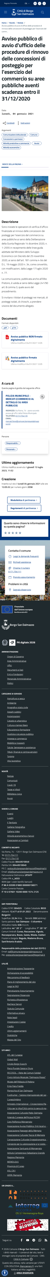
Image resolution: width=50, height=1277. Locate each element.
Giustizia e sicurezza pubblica (20, 734)
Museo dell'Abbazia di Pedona (20, 1081)
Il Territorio (12, 822)
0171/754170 (22, 415)
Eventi (10, 813)
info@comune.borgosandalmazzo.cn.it (25, 871)
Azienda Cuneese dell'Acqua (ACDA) (23, 1117)
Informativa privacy (16, 1013)
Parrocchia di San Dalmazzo (20, 1090)
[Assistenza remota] (31, 1259)
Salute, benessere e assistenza (21, 747)
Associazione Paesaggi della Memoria (24, 1130)
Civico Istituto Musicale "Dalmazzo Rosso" (26, 1077)
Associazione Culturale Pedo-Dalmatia (24, 1112)
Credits (10, 1026)
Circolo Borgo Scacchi (17, 1064)
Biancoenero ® (27, 1266)
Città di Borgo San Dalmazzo (25, 12)
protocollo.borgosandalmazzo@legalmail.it (27, 868)
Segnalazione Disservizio (18, 995)
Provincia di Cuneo (15, 1166)
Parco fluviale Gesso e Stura (20, 1068)
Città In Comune (21, 1259)
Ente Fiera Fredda (15, 1086)
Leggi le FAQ (13, 986)
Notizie (20, 22)
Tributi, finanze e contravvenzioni (22, 752)
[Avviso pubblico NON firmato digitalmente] (7, 337)
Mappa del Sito (14, 1039)
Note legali (12, 1017)
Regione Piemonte (10, 3)
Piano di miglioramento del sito (21, 982)
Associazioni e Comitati (17, 840)
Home (4, 22)
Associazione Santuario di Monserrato (24, 1148)
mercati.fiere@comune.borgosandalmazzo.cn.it (22, 422)
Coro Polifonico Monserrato (19, 1121)
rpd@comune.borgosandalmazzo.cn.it (25, 951)
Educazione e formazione (18, 729)
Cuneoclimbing (14, 1099)
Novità (12, 22)
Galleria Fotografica (16, 827)
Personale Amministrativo (19, 678)
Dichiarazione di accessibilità (20, 973)
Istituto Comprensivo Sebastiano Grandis (26, 1153)
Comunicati (12, 780)
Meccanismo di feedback (18, 977)
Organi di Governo (15, 656)
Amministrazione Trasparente (20, 968)
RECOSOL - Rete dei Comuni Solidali (24, 1072)
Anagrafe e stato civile (17, 707)
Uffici (9, 665)
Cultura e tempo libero (17, 725)
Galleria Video (13, 831)
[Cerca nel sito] (42, 12)
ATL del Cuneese (14, 1055)
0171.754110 (12, 858)
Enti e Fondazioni (15, 674)
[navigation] (5, 12)
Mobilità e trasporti (16, 743)
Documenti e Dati (15, 670)
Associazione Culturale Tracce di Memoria (26, 1135)
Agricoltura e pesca (16, 698)
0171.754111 (11, 855)
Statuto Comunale (15, 1008)
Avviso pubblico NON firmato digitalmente (26, 338)
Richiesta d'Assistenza (17, 999)
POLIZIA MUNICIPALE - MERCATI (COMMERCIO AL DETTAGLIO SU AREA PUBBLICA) (20, 400)
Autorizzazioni (13, 716)
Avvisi (10, 798)
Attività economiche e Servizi (20, 836)
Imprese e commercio (17, 738)
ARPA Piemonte (14, 1175)
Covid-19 (11, 785)
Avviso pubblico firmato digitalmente (24, 359)
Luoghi (10, 818)
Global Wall (12, 1059)
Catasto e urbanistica (17, 720)
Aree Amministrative (16, 661)
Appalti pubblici (14, 712)
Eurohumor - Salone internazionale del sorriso (28, 1095)
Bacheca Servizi (14, 1004)
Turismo (10, 756)
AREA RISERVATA (25, 1272)
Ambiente (11, 703)
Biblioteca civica (14, 794)
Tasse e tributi (13, 789)
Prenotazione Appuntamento (20, 990)
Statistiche (12, 1035)
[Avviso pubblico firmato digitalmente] (7, 358)
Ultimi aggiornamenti (17, 1030)
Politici (10, 683)
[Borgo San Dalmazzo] (13, 12)
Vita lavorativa (14, 760)
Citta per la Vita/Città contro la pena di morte (28, 1108)
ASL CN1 (11, 1170)
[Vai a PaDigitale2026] (19, 642)
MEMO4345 (13, 1161)
